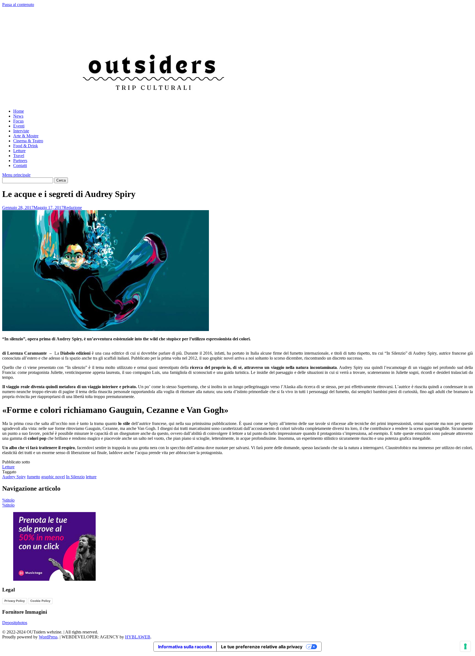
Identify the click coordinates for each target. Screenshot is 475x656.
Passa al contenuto (18, 4)
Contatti (20, 165)
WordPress (48, 637)
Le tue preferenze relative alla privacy (261, 646)
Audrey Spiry (14, 476)
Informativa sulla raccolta (185, 646)
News (18, 116)
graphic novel (53, 476)
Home (18, 111)
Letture (19, 150)
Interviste (21, 131)
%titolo (8, 500)
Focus (18, 121)
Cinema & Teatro (28, 140)
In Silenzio (75, 476)
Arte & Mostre (25, 136)
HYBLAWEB (137, 637)
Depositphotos (14, 622)
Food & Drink (25, 145)
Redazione (72, 207)
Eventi (18, 126)
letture (91, 476)
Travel (18, 155)
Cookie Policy (40, 601)
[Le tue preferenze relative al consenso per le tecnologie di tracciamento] (465, 646)
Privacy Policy (14, 601)
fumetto (33, 476)
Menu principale (16, 175)
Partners (20, 160)
